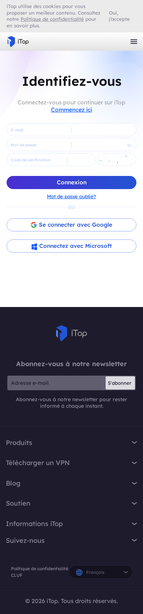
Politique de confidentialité (39, 568)
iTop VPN (18, 41)
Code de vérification (31, 159)
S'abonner (119, 383)
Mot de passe (23, 144)
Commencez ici (71, 109)
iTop (71, 333)
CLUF (16, 575)
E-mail (17, 130)
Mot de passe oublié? (71, 196)
